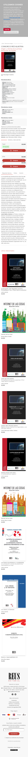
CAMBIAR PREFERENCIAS (11, 32)
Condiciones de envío (14, 705)
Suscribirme (14, 733)
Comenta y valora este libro (14, 139)
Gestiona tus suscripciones (14, 741)
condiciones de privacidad (17, 737)
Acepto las (14, 737)
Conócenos (14, 700)
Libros (3, 43)
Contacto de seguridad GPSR (14, 707)
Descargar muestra (8, 74)
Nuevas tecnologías (9, 43)
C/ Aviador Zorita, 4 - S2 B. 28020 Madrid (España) (15, 688)
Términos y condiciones (14, 703)
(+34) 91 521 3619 (9, 689)
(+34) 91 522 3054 (19, 689)
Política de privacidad (14, 702)
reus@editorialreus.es (15, 691)
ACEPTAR (7, 29)
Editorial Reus (9, 82)
